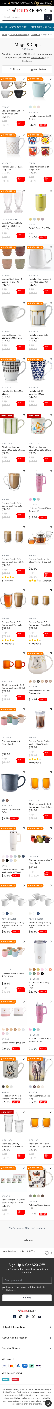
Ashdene (33, 687)
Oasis (4, 866)
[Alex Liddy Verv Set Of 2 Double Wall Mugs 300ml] (13, 663)
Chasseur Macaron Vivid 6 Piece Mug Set (40, 861)
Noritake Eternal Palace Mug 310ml (12, 168)
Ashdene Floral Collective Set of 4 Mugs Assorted (13, 1201)
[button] (14, 69)
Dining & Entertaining (19, 35)
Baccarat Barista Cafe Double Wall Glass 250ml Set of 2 (40, 624)
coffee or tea (37, 58)
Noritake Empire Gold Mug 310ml (38, 336)
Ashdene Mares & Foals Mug (39, 1097)
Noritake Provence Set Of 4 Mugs (40, 117)
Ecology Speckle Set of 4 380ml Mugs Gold (13, 112)
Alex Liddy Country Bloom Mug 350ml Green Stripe (13, 449)
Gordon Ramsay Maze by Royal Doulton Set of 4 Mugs (13, 924)
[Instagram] (20, 1317)
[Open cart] (50, 10)
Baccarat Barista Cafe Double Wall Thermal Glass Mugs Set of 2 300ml (11, 505)
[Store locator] (45, 10)
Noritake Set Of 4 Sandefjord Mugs (36, 392)
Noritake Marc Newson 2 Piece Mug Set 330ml (40, 280)
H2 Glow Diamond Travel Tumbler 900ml (40, 1040)
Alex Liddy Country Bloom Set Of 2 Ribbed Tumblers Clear (12, 1145)
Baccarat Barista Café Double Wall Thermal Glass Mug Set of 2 (11, 624)
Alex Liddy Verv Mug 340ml (11, 810)
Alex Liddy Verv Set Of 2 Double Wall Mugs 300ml (13, 686)
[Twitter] (33, 1316)
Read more (27, 61)
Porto (32, 163)
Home (4, 35)
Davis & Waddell (10, 219)
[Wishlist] (8, 10)
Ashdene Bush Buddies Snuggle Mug (39, 692)
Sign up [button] (27, 1298)
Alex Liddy (7, 444)
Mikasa (5, 1092)
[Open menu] (3, 10)
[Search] (48, 17)
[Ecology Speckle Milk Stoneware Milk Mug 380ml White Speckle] (13, 313)
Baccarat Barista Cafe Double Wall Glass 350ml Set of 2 (13, 561)
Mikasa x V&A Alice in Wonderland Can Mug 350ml (11, 1097)
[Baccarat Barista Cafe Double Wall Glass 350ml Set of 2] (13, 537)
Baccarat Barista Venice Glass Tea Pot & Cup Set (40, 560)
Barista (5, 500)
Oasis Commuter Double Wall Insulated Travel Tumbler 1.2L (13, 871)
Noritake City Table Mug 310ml (12, 392)
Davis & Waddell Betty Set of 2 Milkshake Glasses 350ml (12, 225)
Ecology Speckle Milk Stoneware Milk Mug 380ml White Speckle (11, 337)
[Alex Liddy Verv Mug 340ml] (13, 782)
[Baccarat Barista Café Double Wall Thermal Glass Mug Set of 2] (13, 600)
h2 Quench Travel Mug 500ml (39, 984)
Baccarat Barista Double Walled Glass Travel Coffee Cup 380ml (39, 743)
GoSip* (32, 225)
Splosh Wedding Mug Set (13, 1043)
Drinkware (35, 35)
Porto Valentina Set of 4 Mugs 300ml (40, 168)
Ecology (6, 107)
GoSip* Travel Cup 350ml (40, 228)
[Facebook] (14, 1317)
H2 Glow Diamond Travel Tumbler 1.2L (40, 509)
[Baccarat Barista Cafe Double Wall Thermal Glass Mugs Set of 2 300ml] (13, 481)
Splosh (5, 1039)
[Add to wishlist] (23, 79)
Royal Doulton (9, 919)
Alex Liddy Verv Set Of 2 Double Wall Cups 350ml (40, 805)
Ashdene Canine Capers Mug (39, 1206)
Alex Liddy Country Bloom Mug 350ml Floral (40, 448)
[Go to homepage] (27, 10)
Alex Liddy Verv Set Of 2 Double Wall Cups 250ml (40, 1145)
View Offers (44, 3)
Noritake (33, 112)
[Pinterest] (27, 1316)
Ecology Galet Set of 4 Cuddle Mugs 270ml (12, 280)
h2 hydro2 (34, 505)
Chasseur (7, 738)
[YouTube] (39, 1316)
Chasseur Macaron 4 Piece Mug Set (11, 742)
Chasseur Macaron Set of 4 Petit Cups (13, 974)
